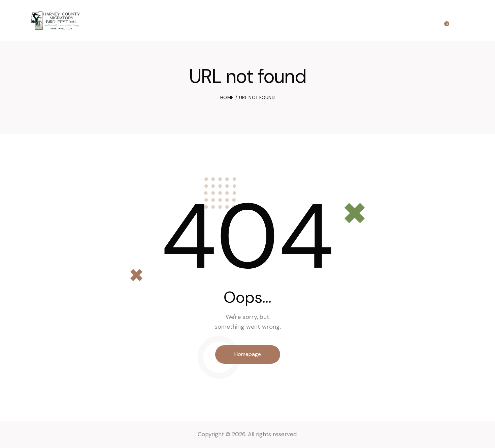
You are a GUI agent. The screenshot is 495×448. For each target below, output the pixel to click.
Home (226, 97)
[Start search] (460, 21)
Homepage (247, 354)
